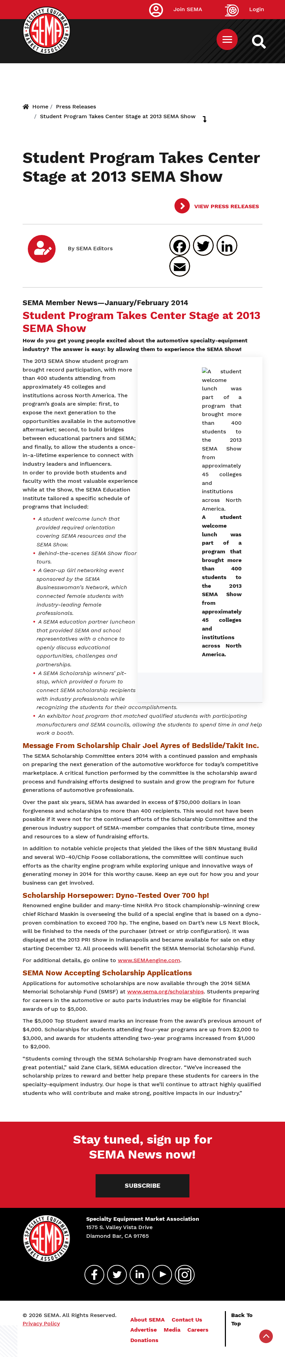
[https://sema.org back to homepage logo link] (265, 42)
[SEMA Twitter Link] (114, 1274)
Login (256, 9)
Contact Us (187, 1319)
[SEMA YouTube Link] (159, 1274)
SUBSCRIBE (142, 1185)
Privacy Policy (41, 1323)
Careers (198, 1329)
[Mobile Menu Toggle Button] (227, 39)
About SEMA (147, 1319)
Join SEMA (187, 9)
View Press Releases (226, 206)
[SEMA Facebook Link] (91, 1274)
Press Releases (76, 106)
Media (172, 1329)
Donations (144, 1340)
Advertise (143, 1329)
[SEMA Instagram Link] (182, 1274)
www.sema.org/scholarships (165, 991)
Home (40, 106)
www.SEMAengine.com (149, 960)
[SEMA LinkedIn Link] (137, 1274)
